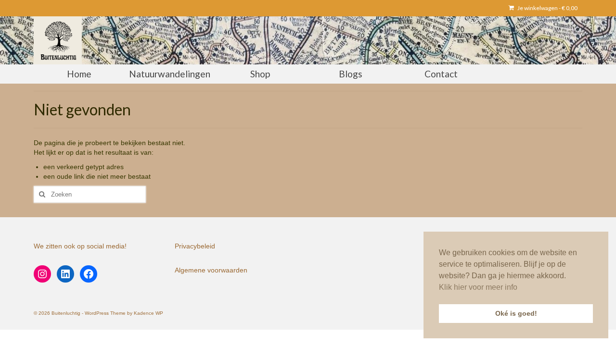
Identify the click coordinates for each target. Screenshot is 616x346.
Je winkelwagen (547, 8)
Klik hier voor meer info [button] (478, 287)
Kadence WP (148, 313)
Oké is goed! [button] (516, 313)
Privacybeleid (195, 246)
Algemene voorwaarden (211, 270)
